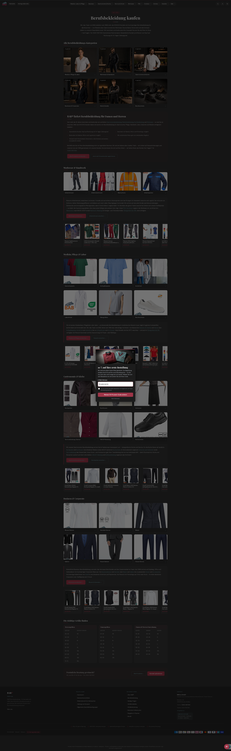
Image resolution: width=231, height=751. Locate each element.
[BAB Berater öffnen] (226, 746)
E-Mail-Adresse (102, 380)
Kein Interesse (116, 398)
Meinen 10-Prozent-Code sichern (115, 395)
